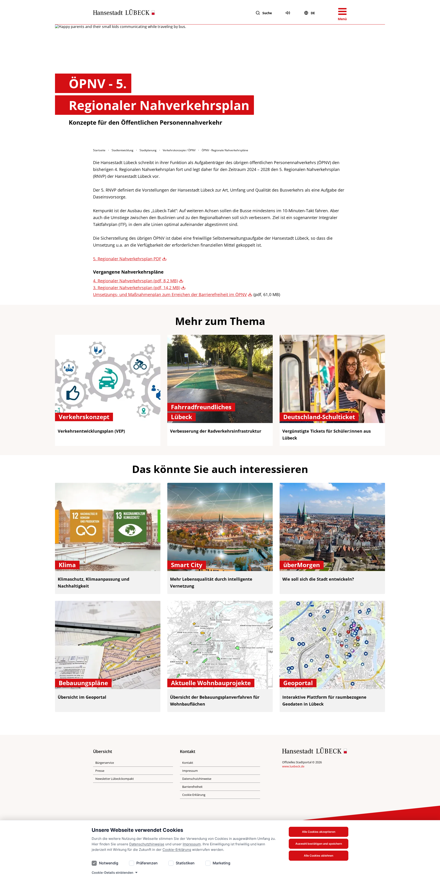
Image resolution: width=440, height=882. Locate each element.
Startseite (99, 150)
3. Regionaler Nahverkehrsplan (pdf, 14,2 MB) (136, 287)
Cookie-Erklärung (176, 849)
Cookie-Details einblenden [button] (112, 872)
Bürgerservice (104, 763)
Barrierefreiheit (192, 787)
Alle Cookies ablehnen (318, 855)
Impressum (192, 844)
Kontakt (187, 763)
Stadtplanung (148, 150)
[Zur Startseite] (124, 13)
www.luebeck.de (293, 766)
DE (313, 13)
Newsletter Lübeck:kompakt (114, 779)
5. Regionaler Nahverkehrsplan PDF (127, 258)
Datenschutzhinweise (146, 844)
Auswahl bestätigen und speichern (318, 843)
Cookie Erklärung (193, 795)
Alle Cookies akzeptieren (318, 831)
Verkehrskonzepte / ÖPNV (179, 150)
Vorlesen (288, 13)
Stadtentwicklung (122, 150)
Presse (99, 771)
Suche (267, 13)
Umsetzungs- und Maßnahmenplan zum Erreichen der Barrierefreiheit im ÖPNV (170, 294)
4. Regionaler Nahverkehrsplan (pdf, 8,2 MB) (135, 280)
